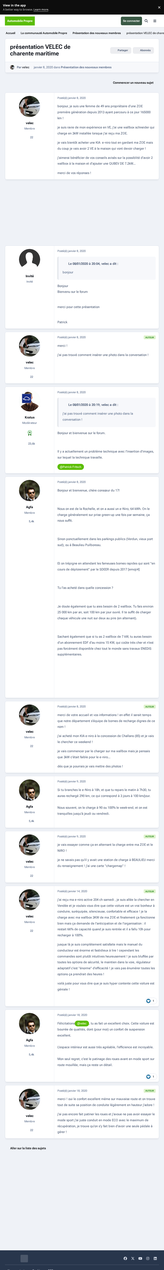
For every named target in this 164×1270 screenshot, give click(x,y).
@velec (81, 1023)
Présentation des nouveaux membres (86, 67)
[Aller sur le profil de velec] (12, 67)
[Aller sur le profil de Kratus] (29, 400)
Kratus (30, 417)
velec (25, 67)
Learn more (8, 7)
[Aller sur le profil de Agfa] (29, 490)
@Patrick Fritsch (70, 467)
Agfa (29, 507)
